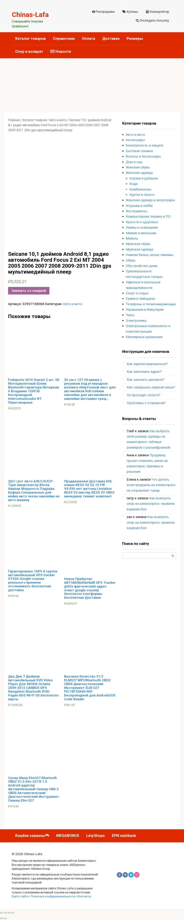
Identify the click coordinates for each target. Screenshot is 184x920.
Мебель (132, 238)
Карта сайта (20, 896)
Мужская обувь (138, 244)
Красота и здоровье (142, 222)
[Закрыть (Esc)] (1, 912)
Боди (133, 184)
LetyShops (95, 835)
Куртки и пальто (142, 195)
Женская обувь (138, 167)
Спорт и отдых (137, 293)
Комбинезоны (140, 189)
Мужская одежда (139, 249)
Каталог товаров (30, 38)
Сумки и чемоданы (140, 298)
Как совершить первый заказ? (151, 387)
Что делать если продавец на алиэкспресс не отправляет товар (151, 484)
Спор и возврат (29, 51)
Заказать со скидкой (29, 291)
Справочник (64, 38)
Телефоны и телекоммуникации (151, 304)
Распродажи (105, 12)
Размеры (135, 38)
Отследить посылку (154, 20)
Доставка (110, 38)
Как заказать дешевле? (145, 379)
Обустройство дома (141, 266)
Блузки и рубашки (143, 178)
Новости (63, 51)
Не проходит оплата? (143, 395)
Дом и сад (134, 162)
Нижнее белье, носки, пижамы (149, 255)
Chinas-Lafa (30, 15)
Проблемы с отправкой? (146, 403)
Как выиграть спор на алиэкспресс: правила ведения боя (150, 503)
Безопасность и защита (144, 145)
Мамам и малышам (141, 233)
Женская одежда (139, 173)
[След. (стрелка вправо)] (5, 918)
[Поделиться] (5, 912)
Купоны (132, 12)
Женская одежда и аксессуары (150, 200)
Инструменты (136, 211)
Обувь (130, 260)
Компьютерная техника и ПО (148, 216)
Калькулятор (159, 12)
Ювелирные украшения (144, 337)
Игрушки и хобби (139, 206)
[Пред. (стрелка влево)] (1, 918)
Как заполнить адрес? (144, 372)
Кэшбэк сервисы (30, 835)
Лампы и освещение (142, 227)
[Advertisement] (92, 85)
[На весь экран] (9, 912)
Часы (130, 315)
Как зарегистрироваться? (147, 364)
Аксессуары (135, 140)
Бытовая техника (139, 151)
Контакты (84, 896)
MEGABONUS (67, 835)
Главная (14, 120)
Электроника (136, 320)
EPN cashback (124, 835)
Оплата (88, 38)
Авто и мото (57, 120)
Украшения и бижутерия (145, 309)
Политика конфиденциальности (53, 896)
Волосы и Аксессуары (143, 156)
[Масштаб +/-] (12, 912)
